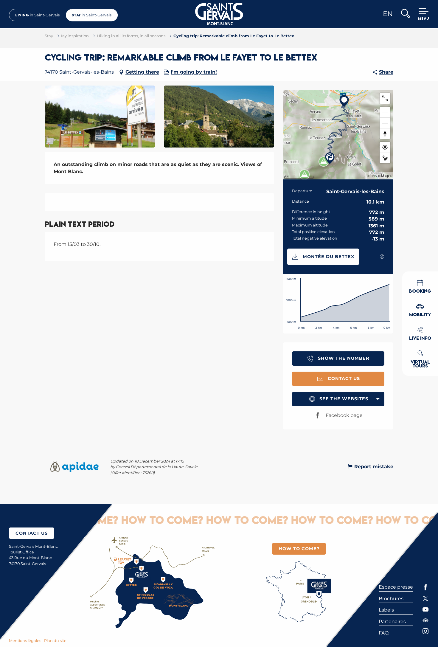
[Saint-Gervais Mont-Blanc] (219, 14)
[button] (405, 14)
